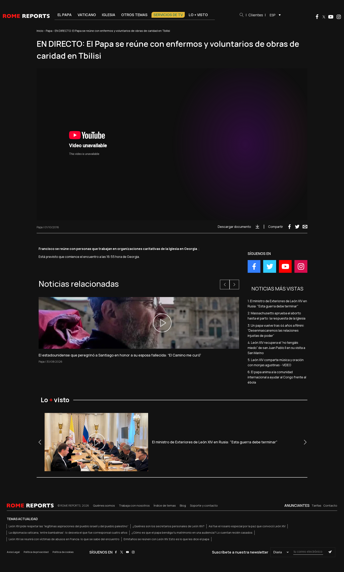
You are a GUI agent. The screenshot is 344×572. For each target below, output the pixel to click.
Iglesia (108, 14)
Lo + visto (198, 14)
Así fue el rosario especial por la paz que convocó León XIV (247, 526)
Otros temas (134, 14)
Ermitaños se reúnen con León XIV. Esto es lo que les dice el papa (166, 539)
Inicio (40, 31)
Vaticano (87, 14)
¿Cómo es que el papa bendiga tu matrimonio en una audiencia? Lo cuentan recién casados (192, 532)
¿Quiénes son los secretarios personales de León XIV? (168, 526)
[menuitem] (274, 15)
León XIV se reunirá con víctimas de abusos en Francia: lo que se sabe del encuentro (64, 539)
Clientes (255, 15)
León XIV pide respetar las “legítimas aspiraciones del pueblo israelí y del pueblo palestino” (68, 526)
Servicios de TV (168, 14)
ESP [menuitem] (273, 15)
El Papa (65, 14)
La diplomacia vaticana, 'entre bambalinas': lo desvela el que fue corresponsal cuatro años (68, 532)
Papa (49, 31)
